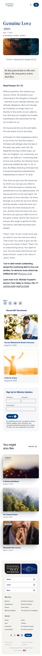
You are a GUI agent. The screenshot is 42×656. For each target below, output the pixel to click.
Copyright (24, 644)
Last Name (24, 397)
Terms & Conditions (27, 642)
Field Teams (25, 607)
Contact (23, 623)
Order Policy (8, 644)
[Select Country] (25, 650)
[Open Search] (31, 5)
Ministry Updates (10, 610)
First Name (9, 397)
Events (7, 607)
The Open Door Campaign (29, 610)
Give (6, 623)
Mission (7, 601)
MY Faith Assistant (27, 629)
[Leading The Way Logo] (9, 4)
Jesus (23, 620)
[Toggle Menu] (36, 5)
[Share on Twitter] (10, 303)
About (6, 620)
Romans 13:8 (25, 273)
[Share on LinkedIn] (15, 303)
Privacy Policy (8, 642)
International (9, 604)
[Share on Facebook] (5, 303)
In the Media (9, 629)
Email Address (10, 405)
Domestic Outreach (27, 601)
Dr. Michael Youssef (27, 626)
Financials (8, 626)
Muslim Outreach (26, 604)
